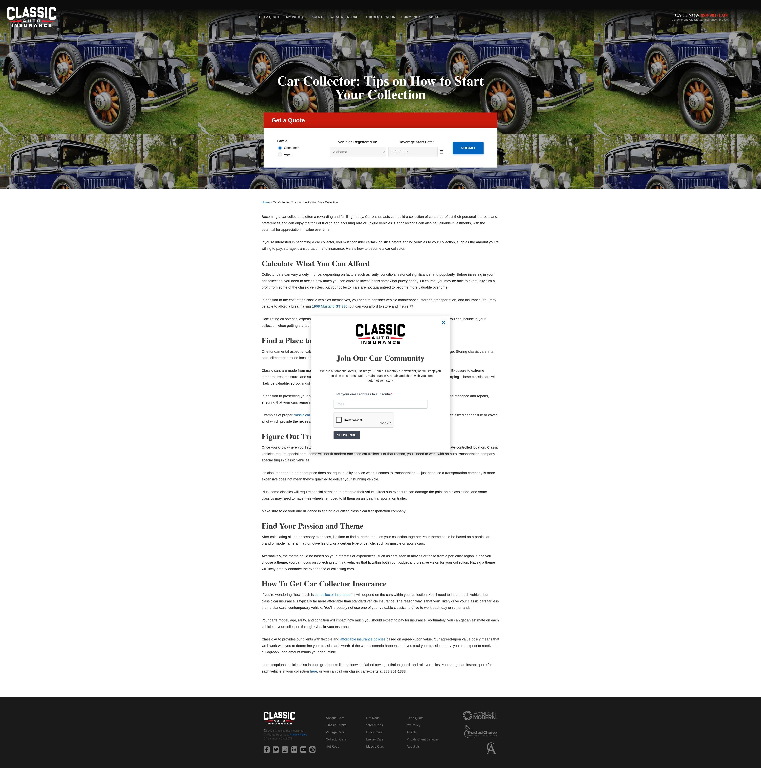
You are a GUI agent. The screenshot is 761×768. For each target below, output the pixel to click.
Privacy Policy (298, 734)
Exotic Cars (374, 732)
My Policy (295, 17)
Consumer (291, 148)
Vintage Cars (335, 732)
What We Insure (344, 17)
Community (411, 17)
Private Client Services (423, 739)
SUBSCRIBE (346, 435)
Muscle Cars (375, 746)
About (434, 17)
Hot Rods (332, 746)
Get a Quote (269, 17)
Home (266, 202)
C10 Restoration (381, 17)
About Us (413, 746)
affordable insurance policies (362, 639)
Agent (288, 154)
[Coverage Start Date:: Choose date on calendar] (441, 152)
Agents (318, 17)
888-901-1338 (714, 14)
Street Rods (374, 725)
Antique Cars (335, 718)
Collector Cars (336, 739)
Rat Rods (373, 718)
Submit (468, 148)
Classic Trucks (336, 725)
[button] (443, 322)
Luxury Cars (374, 739)
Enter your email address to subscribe (362, 394)
